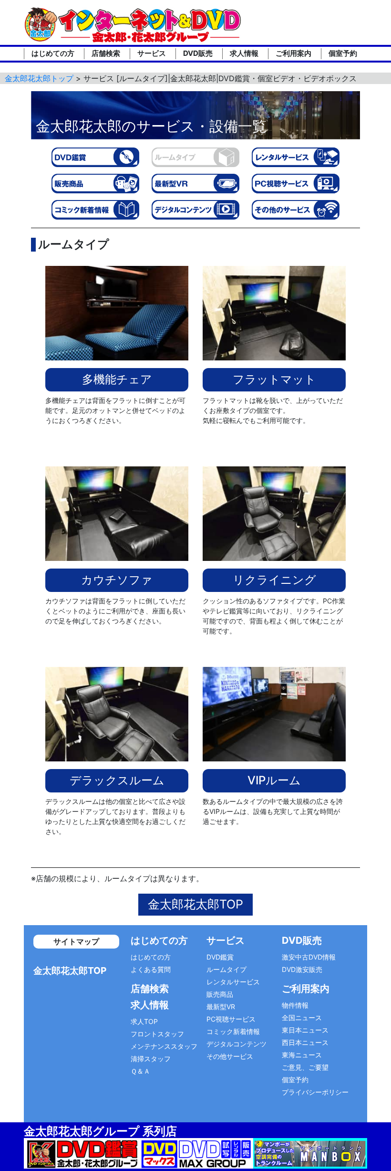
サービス (151, 53)
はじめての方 (52, 53)
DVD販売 (198, 53)
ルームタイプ (226, 969)
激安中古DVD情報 (309, 957)
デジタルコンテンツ (236, 1044)
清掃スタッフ (151, 1059)
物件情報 (295, 1005)
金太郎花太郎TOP (195, 904)
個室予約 (343, 53)
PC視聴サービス (231, 1019)
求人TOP (144, 1021)
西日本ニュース (305, 1042)
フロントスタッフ (157, 1034)
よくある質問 (151, 969)
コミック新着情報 (233, 1031)
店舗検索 (106, 53)
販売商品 (219, 994)
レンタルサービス (233, 982)
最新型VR (220, 1006)
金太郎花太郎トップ (39, 78)
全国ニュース (302, 1017)
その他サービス (229, 1056)
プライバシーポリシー (315, 1092)
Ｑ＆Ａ (140, 1071)
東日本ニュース (305, 1030)
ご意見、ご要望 (305, 1067)
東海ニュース (302, 1055)
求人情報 (244, 53)
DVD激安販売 (302, 969)
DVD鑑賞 (220, 957)
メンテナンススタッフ (164, 1046)
